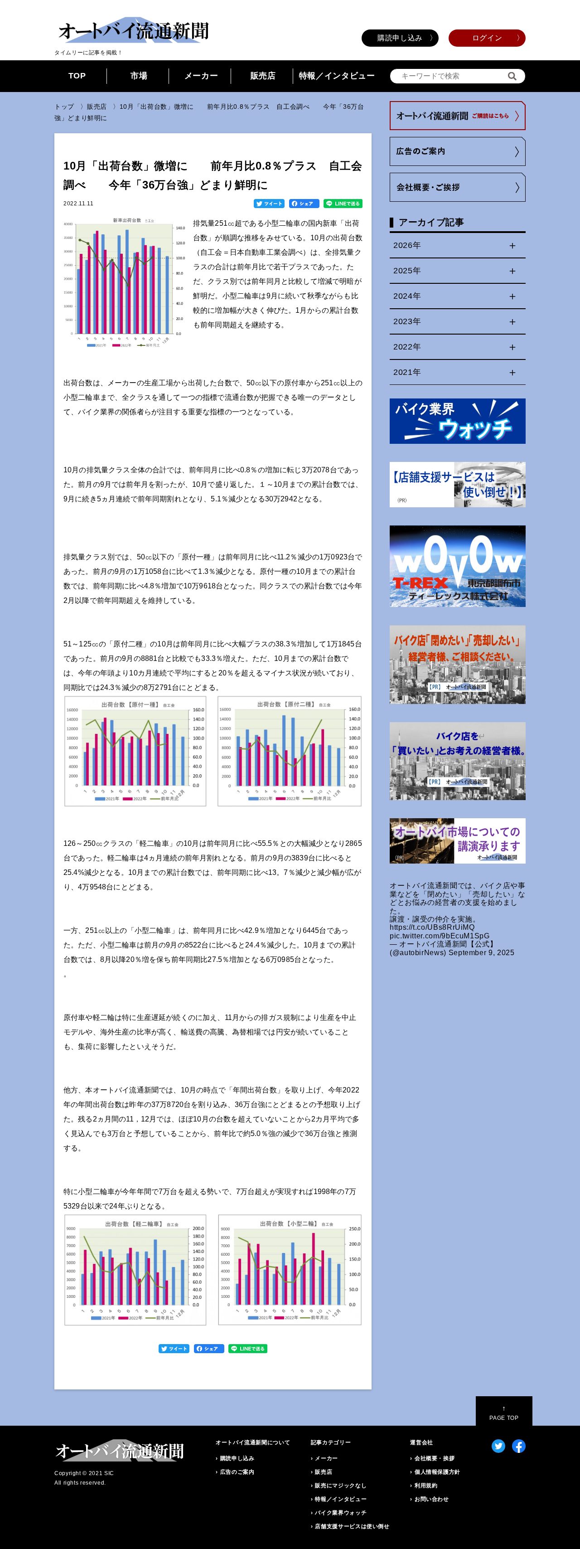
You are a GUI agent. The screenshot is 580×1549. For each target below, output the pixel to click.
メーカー (201, 75)
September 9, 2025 (482, 953)
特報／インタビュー (337, 75)
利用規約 (426, 1485)
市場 (138, 75)
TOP (77, 75)
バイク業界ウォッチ (341, 1513)
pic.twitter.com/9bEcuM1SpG (440, 936)
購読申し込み (400, 38)
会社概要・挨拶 (434, 1458)
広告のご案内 (237, 1472)
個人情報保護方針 (437, 1472)
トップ (64, 106)
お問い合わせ (432, 1499)
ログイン (487, 38)
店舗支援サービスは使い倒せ (352, 1526)
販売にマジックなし (341, 1485)
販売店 (263, 75)
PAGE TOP (503, 1412)
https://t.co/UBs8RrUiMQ (432, 927)
